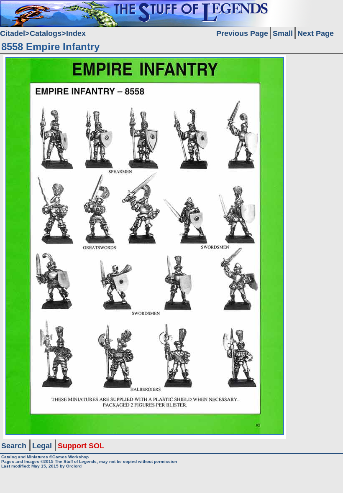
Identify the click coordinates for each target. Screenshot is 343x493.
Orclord (74, 466)
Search (13, 446)
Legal (42, 446)
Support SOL (81, 446)
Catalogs (45, 33)
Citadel (12, 33)
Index (76, 33)
